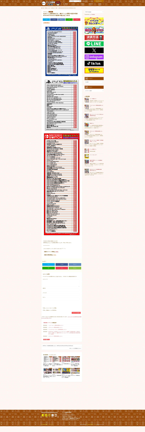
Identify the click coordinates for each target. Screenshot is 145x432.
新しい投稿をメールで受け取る (50, 310)
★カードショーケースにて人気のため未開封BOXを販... (96, 115)
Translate (93, 14)
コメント (45, 279)
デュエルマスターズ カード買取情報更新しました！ (58, 329)
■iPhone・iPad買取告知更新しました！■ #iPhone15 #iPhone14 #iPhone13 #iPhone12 (58, 345)
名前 (44, 288)
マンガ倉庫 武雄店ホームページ (91, 424)
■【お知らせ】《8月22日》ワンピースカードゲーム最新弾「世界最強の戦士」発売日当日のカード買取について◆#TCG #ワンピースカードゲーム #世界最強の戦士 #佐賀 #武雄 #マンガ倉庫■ (64, 333)
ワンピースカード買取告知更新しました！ (56, 325)
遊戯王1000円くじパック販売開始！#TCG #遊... (96, 161)
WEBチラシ (91, 4)
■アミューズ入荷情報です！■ (75, 348)
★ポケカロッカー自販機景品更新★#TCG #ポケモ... (96, 170)
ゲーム (50, 322)
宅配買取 (99, 4)
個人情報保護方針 (85, 1)
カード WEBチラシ (93, 98)
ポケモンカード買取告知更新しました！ (56, 327)
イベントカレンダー (93, 154)
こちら (56, 251)
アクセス (74, 4)
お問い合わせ (99, 1)
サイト (44, 297)
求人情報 (82, 4)
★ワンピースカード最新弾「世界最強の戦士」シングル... (96, 141)
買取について (65, 4)
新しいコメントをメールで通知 (50, 308)
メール (45, 292)
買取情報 (45, 322)
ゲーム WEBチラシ (93, 149)
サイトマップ (91, 1)
